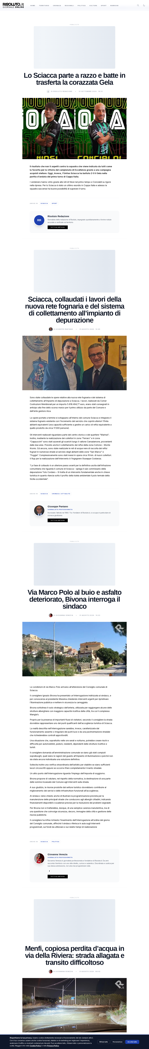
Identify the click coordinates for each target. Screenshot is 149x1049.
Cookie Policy (35, 1046)
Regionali (69, 5)
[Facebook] (49, 871)
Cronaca (57, 5)
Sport (104, 5)
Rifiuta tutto (103, 1042)
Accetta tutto (132, 1042)
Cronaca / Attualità (61, 494)
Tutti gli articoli (57, 227)
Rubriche (114, 5)
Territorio (44, 5)
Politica (82, 5)
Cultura (93, 5)
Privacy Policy (53, 1046)
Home (32, 5)
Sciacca (44, 203)
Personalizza (117, 1042)
